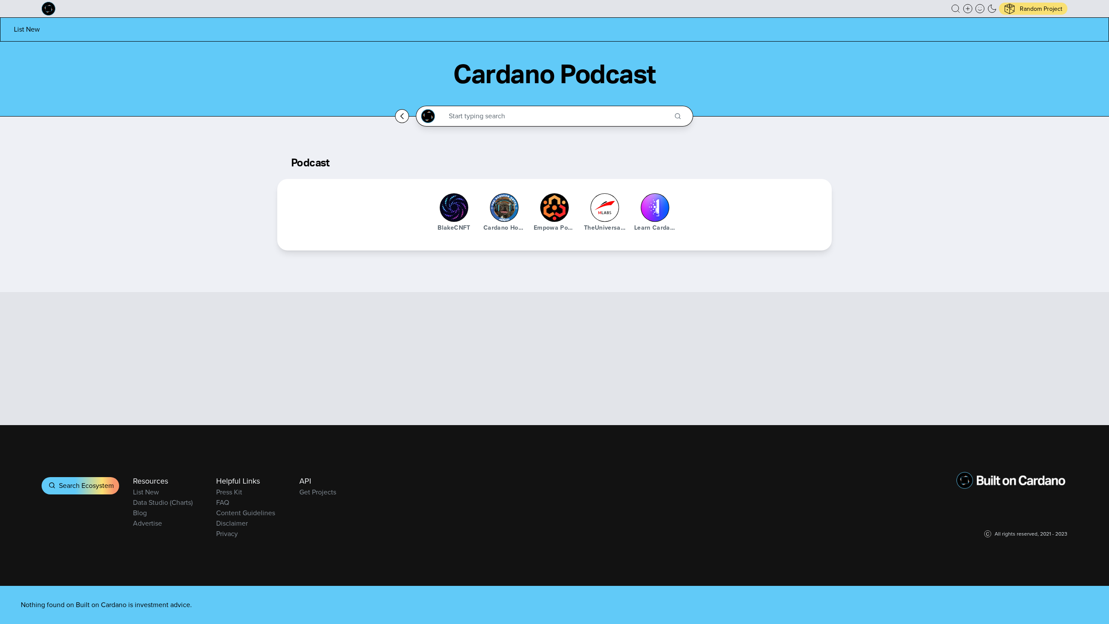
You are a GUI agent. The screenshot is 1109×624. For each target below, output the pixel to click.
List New (27, 29)
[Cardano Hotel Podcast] (504, 207)
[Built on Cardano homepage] (48, 9)
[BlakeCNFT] (454, 207)
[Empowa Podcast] (554, 207)
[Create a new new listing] (968, 8)
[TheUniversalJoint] (605, 207)
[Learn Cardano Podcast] (655, 207)
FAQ (222, 502)
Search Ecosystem (86, 486)
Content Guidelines (245, 513)
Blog (140, 513)
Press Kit (229, 492)
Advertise (147, 523)
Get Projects (317, 492)
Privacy (227, 534)
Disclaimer (232, 523)
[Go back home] (402, 116)
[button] (955, 8)
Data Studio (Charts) (163, 502)
